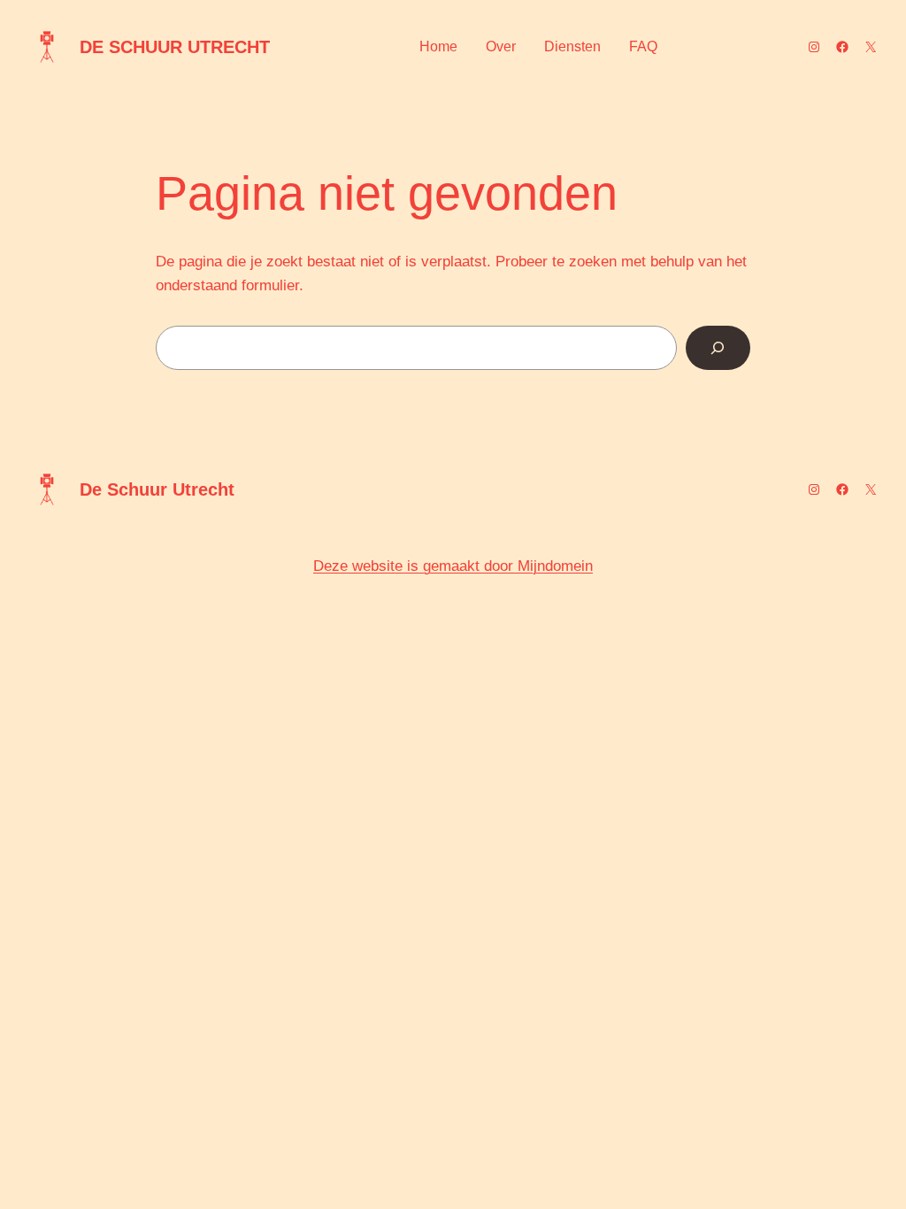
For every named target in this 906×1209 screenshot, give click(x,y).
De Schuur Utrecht (175, 47)
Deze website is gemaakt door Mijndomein (453, 566)
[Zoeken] (718, 348)
